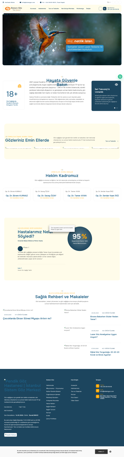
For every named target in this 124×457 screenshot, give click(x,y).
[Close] (74, 225)
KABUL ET (101, 451)
